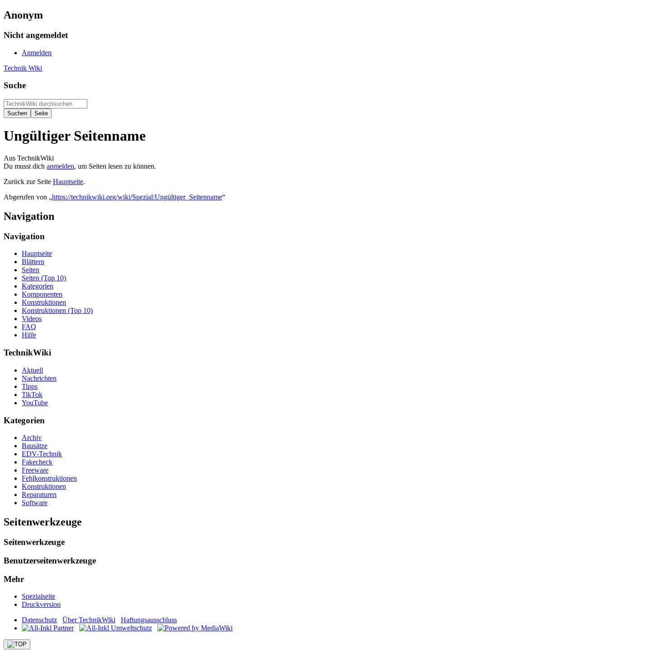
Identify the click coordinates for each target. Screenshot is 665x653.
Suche (15, 85)
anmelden (60, 166)
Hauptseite (68, 181)
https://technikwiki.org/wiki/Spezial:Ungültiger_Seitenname (137, 197)
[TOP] (17, 644)
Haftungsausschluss (149, 620)
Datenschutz (39, 620)
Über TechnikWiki (88, 620)
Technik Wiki (23, 68)
